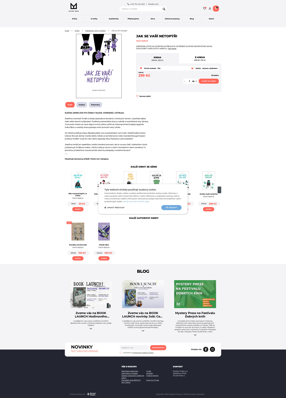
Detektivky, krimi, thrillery (95, 31)
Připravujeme (133, 19)
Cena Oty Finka (152, 380)
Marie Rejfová (142, 41)
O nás (148, 371)
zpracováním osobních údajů (143, 353)
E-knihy (94, 19)
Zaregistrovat (158, 348)
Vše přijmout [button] (171, 207)
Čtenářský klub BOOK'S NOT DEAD (131, 381)
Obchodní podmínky (129, 371)
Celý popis (172, 48)
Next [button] (219, 190)
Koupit (78, 209)
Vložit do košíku (209, 81)
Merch (211, 19)
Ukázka (82, 105)
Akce (153, 19)
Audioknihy (114, 19)
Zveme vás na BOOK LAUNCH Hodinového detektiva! (91, 314)
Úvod (67, 31)
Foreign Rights (152, 376)
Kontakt (149, 373)
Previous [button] (66, 190)
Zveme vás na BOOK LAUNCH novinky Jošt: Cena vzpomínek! (143, 314)
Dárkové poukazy (172, 19)
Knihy (74, 19)
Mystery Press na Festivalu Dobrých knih (195, 314)
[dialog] (143, 199)
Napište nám (153, 4)
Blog (192, 19)
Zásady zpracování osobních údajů (132, 377)
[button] (114, 207)
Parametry (95, 105)
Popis (70, 105)
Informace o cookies (129, 373)
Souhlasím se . (138, 353)
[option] (78, 190)
